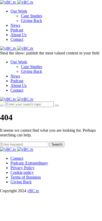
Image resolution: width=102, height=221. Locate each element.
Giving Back (31, 20)
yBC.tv (33, 191)
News (15, 25)
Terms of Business (25, 177)
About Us (18, 34)
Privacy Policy (22, 167)
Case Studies (31, 16)
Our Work (18, 11)
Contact (16, 39)
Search (57, 144)
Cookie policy (22, 172)
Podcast (16, 30)
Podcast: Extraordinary (29, 163)
